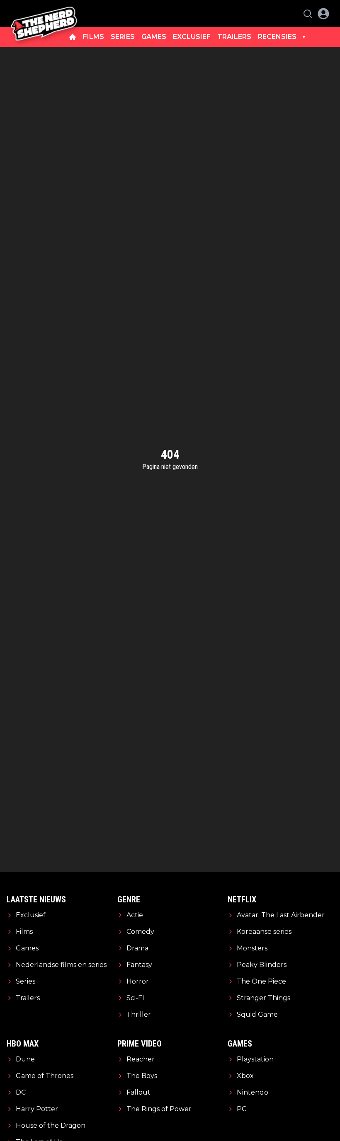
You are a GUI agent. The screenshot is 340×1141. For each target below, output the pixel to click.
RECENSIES (277, 37)
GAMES (153, 37)
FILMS (93, 37)
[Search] (308, 14)
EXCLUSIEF (192, 37)
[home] (72, 37)
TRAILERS (234, 37)
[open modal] (323, 13)
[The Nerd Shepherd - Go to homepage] (44, 13)
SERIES (123, 37)
